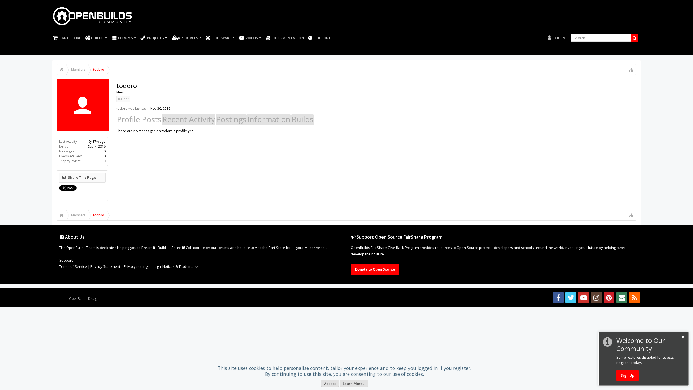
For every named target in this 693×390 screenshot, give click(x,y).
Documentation (288, 37)
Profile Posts (139, 119)
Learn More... (354, 383)
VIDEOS (252, 37)
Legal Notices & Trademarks (176, 266)
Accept (330, 383)
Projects (155, 37)
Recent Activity (188, 119)
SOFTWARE (221, 37)
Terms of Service (73, 266)
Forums (125, 37)
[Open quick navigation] (631, 69)
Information (268, 119)
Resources (188, 37)
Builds (97, 37)
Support (322, 37)
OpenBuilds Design (84, 298)
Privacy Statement (105, 266)
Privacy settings (136, 266)
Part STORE (70, 37)
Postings (231, 119)
